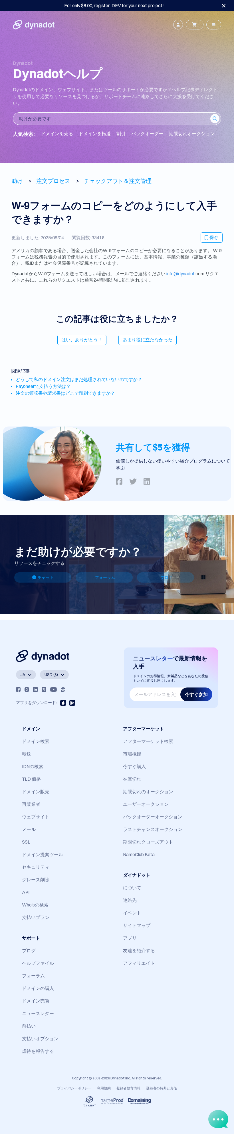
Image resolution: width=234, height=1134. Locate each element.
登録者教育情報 (128, 1088)
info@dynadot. (180, 273)
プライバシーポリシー (74, 1088)
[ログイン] (178, 24)
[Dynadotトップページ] (34, 24)
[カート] (194, 24)
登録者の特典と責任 (161, 1088)
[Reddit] (63, 689)
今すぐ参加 (196, 694)
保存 (214, 237)
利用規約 (104, 1088)
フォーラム (105, 577)
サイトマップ (136, 925)
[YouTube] (53, 689)
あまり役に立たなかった (147, 339)
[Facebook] (18, 689)
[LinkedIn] (35, 689)
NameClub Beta (139, 854)
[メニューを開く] (213, 24)
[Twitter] (44, 689)
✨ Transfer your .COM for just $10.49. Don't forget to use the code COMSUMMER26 (114, 5)
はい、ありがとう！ (81, 339)
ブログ (166, 577)
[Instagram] (27, 689)
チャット (46, 577)
